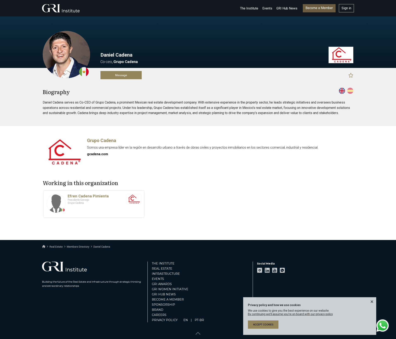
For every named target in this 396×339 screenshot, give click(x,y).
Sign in (346, 8)
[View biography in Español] (350, 91)
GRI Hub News (286, 8)
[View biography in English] (342, 91)
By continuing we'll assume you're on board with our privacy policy (290, 314)
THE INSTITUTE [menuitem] (163, 263)
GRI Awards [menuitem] (162, 284)
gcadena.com (97, 154)
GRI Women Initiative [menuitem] (170, 289)
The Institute (249, 8)
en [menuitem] (185, 320)
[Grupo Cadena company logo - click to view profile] (63, 164)
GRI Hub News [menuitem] (164, 294)
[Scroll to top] (198, 332)
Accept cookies (263, 324)
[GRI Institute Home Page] (61, 8)
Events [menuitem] (158, 279)
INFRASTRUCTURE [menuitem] (166, 274)
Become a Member (319, 8)
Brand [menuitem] (157, 310)
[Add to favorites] (350, 75)
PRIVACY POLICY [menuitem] (165, 320)
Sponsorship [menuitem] (163, 304)
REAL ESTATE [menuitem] (162, 268)
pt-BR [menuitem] (199, 320)
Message (121, 75)
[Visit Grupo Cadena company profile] (341, 62)
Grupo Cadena (101, 140)
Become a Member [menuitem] (168, 299)
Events (267, 8)
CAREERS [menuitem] (159, 315)
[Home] (43, 246)
